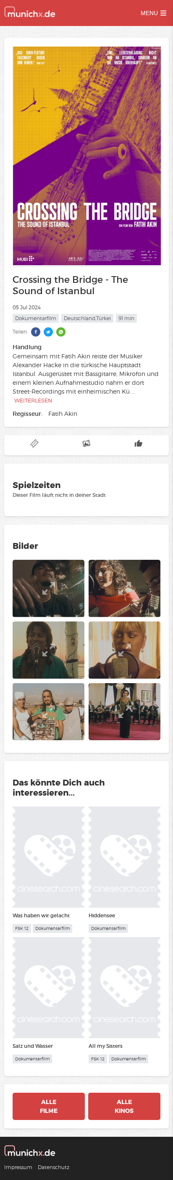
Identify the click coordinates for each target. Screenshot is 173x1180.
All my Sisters (106, 1046)
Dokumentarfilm (35, 318)
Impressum (18, 1167)
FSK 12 (22, 928)
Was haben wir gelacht (41, 915)
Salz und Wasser (33, 1046)
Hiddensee (102, 915)
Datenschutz (53, 1167)
